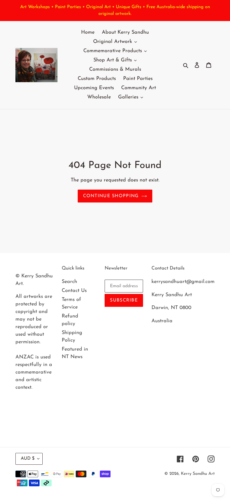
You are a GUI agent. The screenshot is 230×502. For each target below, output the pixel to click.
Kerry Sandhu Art (198, 474)
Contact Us (74, 290)
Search (69, 281)
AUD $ (27, 458)
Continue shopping (111, 196)
